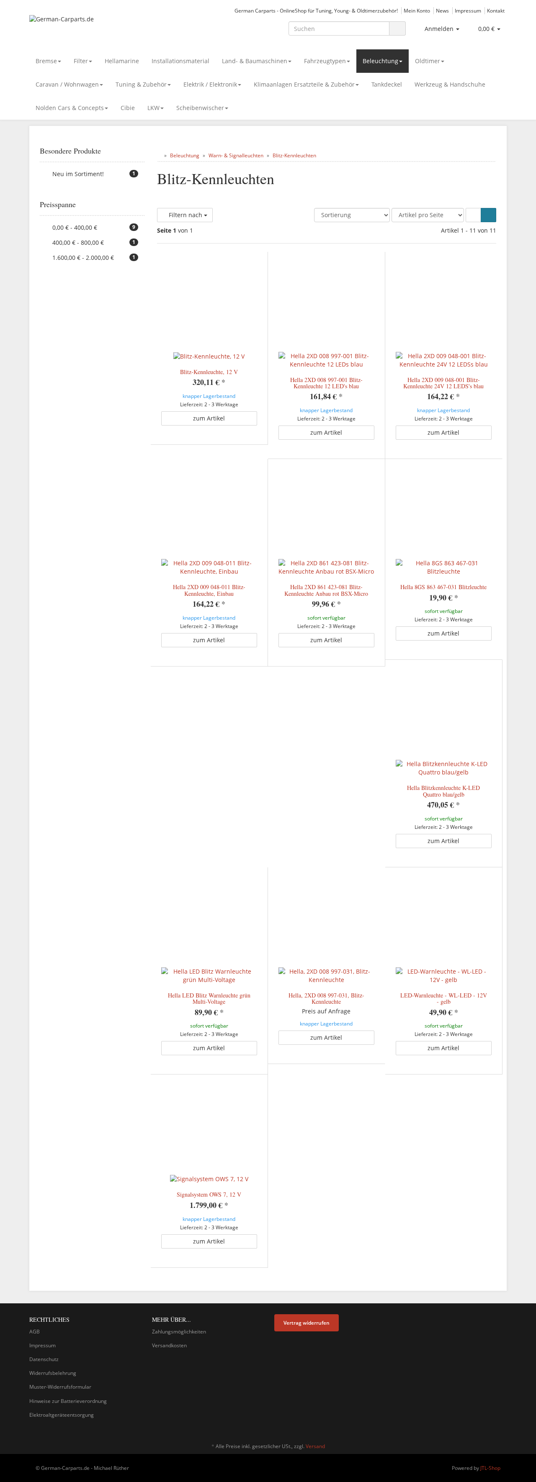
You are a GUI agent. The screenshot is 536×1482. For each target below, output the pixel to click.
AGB (34, 1331)
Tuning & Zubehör (141, 84)
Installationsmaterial (180, 61)
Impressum (468, 10)
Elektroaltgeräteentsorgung (61, 1414)
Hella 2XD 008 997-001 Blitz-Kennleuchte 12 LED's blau (326, 383)
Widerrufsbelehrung (52, 1373)
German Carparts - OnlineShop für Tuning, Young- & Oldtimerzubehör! (316, 10)
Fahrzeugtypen (325, 61)
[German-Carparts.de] (104, 27)
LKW (153, 108)
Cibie (128, 108)
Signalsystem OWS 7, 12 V (209, 1194)
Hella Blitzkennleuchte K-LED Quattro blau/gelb (443, 791)
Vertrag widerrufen (306, 1322)
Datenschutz (44, 1359)
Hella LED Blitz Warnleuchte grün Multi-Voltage (209, 998)
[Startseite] (159, 155)
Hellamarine (122, 61)
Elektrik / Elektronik (210, 84)
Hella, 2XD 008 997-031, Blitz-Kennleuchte (326, 998)
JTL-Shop (490, 1468)
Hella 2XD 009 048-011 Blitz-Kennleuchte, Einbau (209, 590)
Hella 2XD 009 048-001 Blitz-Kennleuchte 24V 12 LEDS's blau (443, 383)
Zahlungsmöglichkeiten (179, 1331)
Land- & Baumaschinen (254, 61)
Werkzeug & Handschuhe (450, 84)
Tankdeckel (386, 84)
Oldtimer (427, 61)
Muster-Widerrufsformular (60, 1386)
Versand (315, 1446)
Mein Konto (417, 10)
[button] (473, 215)
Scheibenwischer (200, 108)
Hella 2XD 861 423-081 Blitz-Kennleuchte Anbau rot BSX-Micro (326, 590)
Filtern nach (185, 215)
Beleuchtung (380, 61)
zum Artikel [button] (209, 418)
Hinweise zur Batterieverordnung (68, 1401)
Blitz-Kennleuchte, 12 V (209, 372)
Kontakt (496, 10)
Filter (81, 61)
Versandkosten (169, 1345)
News (442, 10)
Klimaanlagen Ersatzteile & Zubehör (304, 84)
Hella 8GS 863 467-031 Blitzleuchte (443, 587)
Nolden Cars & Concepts (70, 108)
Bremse (46, 61)
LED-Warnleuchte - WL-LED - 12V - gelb (443, 998)
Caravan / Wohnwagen (67, 84)
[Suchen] (397, 29)
